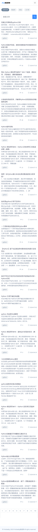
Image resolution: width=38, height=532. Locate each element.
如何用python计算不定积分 (11, 201)
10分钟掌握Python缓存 (9, 359)
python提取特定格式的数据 (11, 384)
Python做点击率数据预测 (10, 456)
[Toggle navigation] (35, 3)
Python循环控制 (7, 127)
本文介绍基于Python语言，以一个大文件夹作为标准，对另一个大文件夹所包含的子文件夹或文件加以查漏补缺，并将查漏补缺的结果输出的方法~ (19, 283)
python (5, 38)
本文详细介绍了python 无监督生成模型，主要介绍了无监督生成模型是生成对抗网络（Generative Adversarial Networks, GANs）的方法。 (18, 318)
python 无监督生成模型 (9, 314)
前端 (20, 10)
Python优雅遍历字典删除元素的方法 (14, 434)
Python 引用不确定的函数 (10, 296)
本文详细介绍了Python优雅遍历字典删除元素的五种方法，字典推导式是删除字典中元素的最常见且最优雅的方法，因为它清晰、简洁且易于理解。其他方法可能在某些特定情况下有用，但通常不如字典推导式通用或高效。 (19, 441)
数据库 (13, 10)
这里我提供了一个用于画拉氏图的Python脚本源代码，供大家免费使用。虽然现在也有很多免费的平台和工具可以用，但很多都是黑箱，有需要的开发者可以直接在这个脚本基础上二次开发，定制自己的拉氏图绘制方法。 (19, 233)
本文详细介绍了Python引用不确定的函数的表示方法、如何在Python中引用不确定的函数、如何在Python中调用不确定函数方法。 (17, 301)
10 (35, 511)
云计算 (27, 10)
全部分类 (5, 10)
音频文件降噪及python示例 (11, 22)
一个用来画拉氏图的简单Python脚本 (14, 226)
